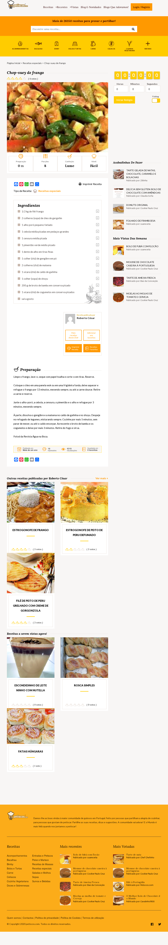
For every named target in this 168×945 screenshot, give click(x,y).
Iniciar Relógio (124, 99)
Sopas (35, 877)
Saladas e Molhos (41, 872)
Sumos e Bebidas (41, 881)
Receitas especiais (32, 63)
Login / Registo (141, 7)
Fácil (94, 166)
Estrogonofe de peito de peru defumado (84, 532)
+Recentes (61, 7)
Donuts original (137, 205)
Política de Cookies (71, 917)
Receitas (48, 7)
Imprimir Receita (92, 183)
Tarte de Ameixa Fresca (141, 277)
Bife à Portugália (135, 882)
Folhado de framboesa (140, 220)
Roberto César (86, 317)
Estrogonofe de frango (30, 530)
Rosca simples (84, 685)
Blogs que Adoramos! (116, 7)
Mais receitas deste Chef (73, 335)
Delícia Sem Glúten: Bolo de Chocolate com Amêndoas (143, 191)
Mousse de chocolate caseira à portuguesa (140, 264)
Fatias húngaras (30, 751)
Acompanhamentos (17, 855)
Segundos (152, 83)
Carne (10, 872)
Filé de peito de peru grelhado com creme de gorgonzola (30, 605)
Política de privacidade (47, 917)
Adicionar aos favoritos (91, 335)
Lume (69, 166)
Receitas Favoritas (94, 348)
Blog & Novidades (91, 7)
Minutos (135, 83)
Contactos (28, 917)
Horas (120, 83)
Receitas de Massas (42, 864)
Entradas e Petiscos (42, 855)
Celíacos (11, 877)
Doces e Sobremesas (18, 885)
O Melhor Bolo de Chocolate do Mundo (143, 897)
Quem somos (14, 917)
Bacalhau (12, 860)
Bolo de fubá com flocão (142, 246)
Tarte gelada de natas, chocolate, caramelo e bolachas (141, 174)
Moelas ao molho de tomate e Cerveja (139, 295)
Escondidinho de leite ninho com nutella (30, 688)
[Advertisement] (38, 333)
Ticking (155, 96)
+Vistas (74, 7)
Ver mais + (101, 478)
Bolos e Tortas (14, 868)
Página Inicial (13, 63)
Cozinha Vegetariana (18, 881)
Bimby (10, 864)
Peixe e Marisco (40, 860)
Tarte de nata (133, 854)
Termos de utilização (93, 917)
